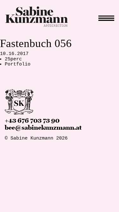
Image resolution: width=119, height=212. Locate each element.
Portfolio (17, 64)
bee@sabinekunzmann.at (43, 128)
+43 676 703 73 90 (32, 121)
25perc (13, 59)
